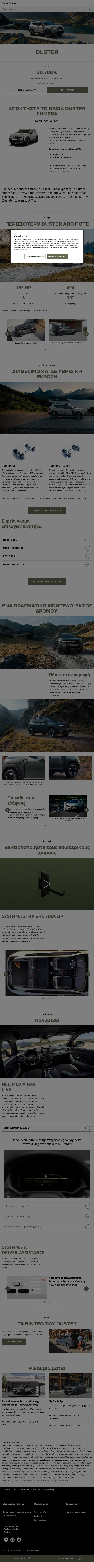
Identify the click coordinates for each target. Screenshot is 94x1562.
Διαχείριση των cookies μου (35, 256)
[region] (47, 246)
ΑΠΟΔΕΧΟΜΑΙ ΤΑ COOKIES (57, 256)
